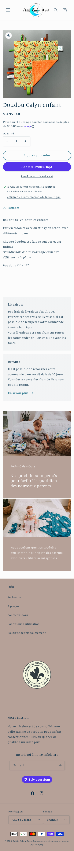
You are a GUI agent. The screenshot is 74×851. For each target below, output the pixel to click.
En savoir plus (18, 393)
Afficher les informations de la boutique (34, 197)
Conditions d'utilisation (24, 623)
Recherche (14, 597)
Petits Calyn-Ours (22, 841)
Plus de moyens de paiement (37, 176)
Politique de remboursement (27, 632)
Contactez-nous (18, 615)
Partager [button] (13, 207)
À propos (13, 606)
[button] (8, 10)
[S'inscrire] (60, 765)
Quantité (8, 133)
